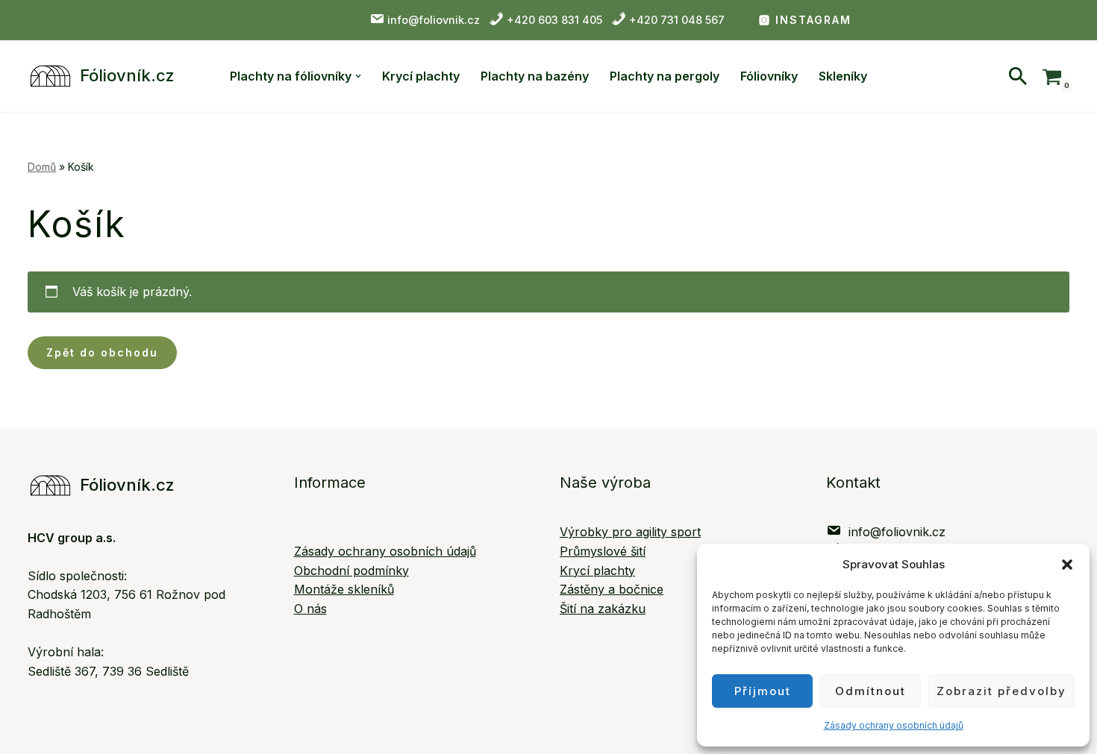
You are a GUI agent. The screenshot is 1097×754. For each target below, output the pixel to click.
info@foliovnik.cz (435, 19)
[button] (1067, 564)
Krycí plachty (421, 76)
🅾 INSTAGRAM (805, 19)
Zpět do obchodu (102, 352)
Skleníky (843, 76)
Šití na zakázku (603, 608)
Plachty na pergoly (664, 76)
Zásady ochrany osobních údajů (893, 725)
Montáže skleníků (344, 589)
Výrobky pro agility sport (630, 531)
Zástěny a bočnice (611, 589)
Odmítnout (870, 691)
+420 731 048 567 (675, 19)
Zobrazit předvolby (1001, 691)
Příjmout (762, 691)
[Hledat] (1018, 76)
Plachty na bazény (535, 76)
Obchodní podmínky (351, 570)
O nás (310, 608)
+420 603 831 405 (554, 19)
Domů (42, 166)
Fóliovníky (769, 76)
